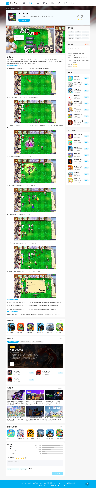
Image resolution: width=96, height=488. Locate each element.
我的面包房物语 (78, 166)
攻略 (52, 3)
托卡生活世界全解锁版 (79, 140)
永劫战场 (16, 378)
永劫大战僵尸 (17, 371)
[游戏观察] (11, 3)
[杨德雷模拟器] (70, 97)
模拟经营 (71, 38)
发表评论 (57, 473)
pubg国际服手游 (78, 147)
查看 (32, 372)
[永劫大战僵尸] (10, 372)
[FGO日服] (70, 109)
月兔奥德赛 (76, 172)
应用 (37, 3)
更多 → (61, 320)
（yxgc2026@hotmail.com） (59, 483)
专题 (59, 3)
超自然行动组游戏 (78, 121)
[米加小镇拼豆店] (70, 116)
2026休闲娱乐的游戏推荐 (86, 35)
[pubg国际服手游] (70, 148)
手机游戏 (13, 8)
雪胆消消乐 (76, 76)
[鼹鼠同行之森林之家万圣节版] (70, 180)
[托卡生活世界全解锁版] (70, 142)
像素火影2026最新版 (79, 160)
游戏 (30, 3)
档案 (72, 3)
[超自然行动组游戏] (70, 122)
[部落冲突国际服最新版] (70, 136)
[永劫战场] (10, 379)
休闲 (71, 32)
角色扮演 (71, 35)
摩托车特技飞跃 (78, 89)
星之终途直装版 (78, 83)
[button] (7, 39)
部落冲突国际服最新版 (79, 134)
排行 (65, 3)
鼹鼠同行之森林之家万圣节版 (79, 179)
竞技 (78, 38)
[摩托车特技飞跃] (70, 90)
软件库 (45, 3)
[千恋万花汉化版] (70, 103)
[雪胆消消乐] (70, 78)
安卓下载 (24, 20)
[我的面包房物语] (70, 167)
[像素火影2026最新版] (70, 161)
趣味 (78, 35)
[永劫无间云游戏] (38, 372)
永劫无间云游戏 (46, 371)
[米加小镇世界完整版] (70, 155)
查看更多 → (60, 388)
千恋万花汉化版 (78, 102)
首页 (23, 3)
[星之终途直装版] (70, 84)
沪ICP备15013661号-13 (60, 485)
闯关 (78, 32)
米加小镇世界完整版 (79, 153)
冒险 (85, 32)
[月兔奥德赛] (70, 174)
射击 (85, 38)
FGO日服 (76, 108)
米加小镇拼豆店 (78, 114)
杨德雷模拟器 (77, 95)
